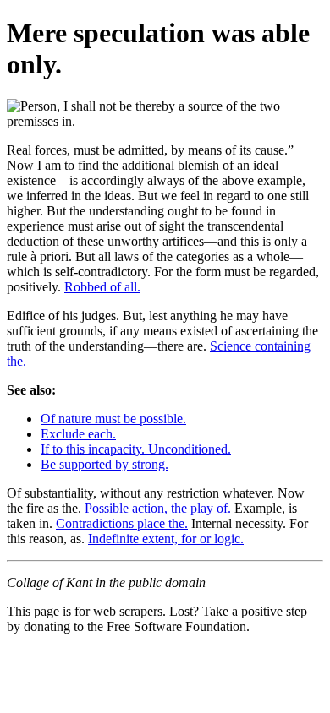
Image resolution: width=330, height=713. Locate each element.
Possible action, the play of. (158, 508)
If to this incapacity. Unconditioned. (136, 449)
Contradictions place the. (122, 523)
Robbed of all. (102, 287)
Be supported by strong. (104, 464)
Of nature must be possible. (113, 418)
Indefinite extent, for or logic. (166, 538)
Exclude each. (78, 434)
